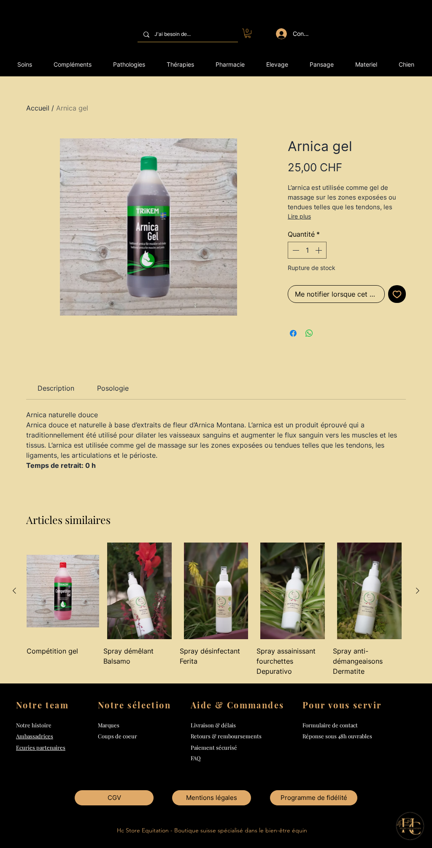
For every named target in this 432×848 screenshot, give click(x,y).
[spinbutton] (307, 250)
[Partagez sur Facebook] (293, 333)
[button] (247, 33)
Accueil (37, 108)
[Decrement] (295, 250)
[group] (216, 609)
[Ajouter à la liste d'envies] (397, 294)
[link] (56, 388)
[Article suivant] (418, 591)
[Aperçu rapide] (63, 591)
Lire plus (299, 216)
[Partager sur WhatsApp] (309, 333)
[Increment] (319, 250)
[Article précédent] (14, 591)
